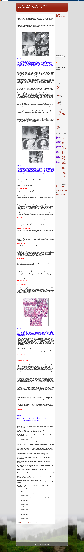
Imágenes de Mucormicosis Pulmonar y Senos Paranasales (60, 186)
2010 (58, 128)
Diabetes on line (64, 148)
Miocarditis (57, 15)
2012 (58, 126)
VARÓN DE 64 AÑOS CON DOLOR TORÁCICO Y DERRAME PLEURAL (62, 114)
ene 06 (60, 112)
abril (58, 102)
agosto (59, 97)
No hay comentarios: (32, 522)
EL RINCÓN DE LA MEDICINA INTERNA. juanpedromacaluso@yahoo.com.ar (32, 6)
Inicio (37, 539)
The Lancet (63, 175)
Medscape (63, 159)
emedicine (63, 149)
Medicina (63, 157)
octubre (59, 95)
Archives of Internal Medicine (63, 142)
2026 (58, 86)
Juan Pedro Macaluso (60, 62)
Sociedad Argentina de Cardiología (64, 173)
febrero (59, 104)
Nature (63, 164)
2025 (58, 87)
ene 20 (60, 109)
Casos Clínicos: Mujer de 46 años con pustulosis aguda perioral (61, 183)
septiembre (59, 96)
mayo (59, 101)
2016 (58, 121)
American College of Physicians (63, 137)
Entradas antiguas (51, 539)
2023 (58, 89)
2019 (58, 118)
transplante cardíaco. (59, 18)
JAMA (63, 153)
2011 (58, 127)
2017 (58, 120)
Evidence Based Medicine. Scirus (64, 151)
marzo (59, 103)
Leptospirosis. (58, 14)
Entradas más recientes (21, 539)
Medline (63, 158)
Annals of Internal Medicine (63, 140)
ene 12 (60, 111)
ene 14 (60, 110)
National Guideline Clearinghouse (64, 162)
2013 (58, 125)
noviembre (59, 94)
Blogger (48, 544)
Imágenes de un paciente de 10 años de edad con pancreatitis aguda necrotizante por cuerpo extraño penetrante (61, 191)
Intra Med (63, 152)
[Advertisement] (35, 531)
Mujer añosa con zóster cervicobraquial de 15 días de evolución (60, 194)
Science (63, 171)
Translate (63, 83)
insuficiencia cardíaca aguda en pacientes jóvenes (60, 16)
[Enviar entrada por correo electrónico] (36, 522)
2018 (58, 119)
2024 (58, 88)
